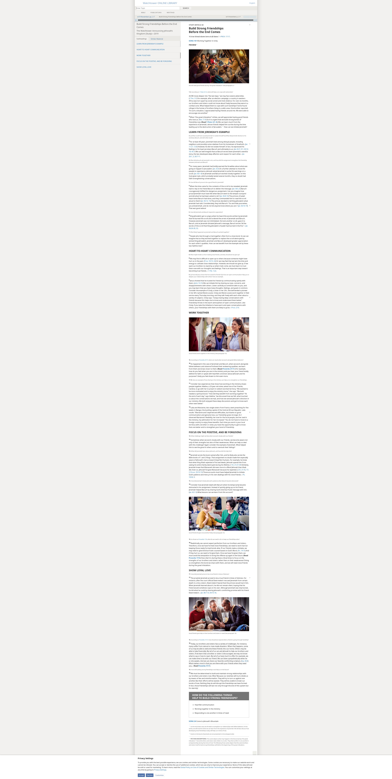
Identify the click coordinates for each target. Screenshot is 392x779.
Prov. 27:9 (235, 307)
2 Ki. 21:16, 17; (243, 470)
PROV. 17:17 (225, 36)
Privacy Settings (160, 770)
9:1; (242, 149)
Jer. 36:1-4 (198, 173)
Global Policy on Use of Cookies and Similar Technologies (202, 767)
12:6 (195, 147)
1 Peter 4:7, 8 (203, 92)
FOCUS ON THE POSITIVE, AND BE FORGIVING (154, 61)
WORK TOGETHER (143, 55)
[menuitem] (255, 8)
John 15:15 (198, 283)
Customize (159, 775)
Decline (150, 775)
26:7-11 (197, 156)
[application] (196, 20)
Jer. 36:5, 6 (236, 189)
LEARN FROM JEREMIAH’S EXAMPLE (150, 44)
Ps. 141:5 (241, 550)
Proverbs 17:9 (203, 539)
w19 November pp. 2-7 (146, 17)
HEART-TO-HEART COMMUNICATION (151, 49)
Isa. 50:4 (245, 661)
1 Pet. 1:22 (212, 271)
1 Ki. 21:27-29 (236, 465)
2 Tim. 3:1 (193, 98)
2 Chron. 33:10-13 (195, 472)
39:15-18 (212, 593)
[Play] (136, 20)
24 (214, 261)
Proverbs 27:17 (203, 360)
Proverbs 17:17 (203, 640)
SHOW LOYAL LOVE (144, 67)
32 (197, 228)
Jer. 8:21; (237, 149)
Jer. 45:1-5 (193, 492)
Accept (141, 775)
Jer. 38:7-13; (205, 593)
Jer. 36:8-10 (224, 196)
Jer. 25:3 (216, 169)
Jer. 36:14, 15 (205, 201)
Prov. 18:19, (208, 261)
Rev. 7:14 (202, 119)
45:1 (193, 151)
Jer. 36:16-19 (242, 206)
